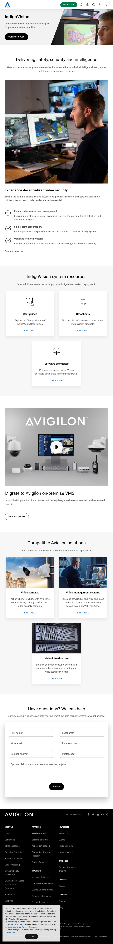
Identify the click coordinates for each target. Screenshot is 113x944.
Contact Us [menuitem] (10, 840)
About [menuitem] (7, 833)
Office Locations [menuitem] (12, 846)
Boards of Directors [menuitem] (13, 858)
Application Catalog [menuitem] (41, 846)
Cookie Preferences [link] (99, 936)
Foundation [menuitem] (10, 894)
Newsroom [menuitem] (64, 833)
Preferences (10, 932)
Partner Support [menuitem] (39, 862)
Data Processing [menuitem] (12, 865)
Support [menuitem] (62, 901)
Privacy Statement (30, 927)
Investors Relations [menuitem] (40, 877)
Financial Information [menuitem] (41, 896)
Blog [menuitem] (61, 907)
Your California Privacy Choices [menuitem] (80, 936)
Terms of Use (16, 924)
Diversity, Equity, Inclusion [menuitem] (12, 873)
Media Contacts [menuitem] (66, 846)
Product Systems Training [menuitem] (67, 869)
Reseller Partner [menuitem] (39, 833)
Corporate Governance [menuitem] (42, 883)
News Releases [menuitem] (66, 852)
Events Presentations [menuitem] (42, 890)
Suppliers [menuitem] (9, 901)
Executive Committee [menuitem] (14, 852)
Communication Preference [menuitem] (60, 936)
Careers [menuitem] (62, 886)
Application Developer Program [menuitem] (41, 854)
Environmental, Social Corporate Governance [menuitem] (14, 884)
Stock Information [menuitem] (40, 902)
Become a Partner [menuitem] (40, 840)
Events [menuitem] (62, 840)
